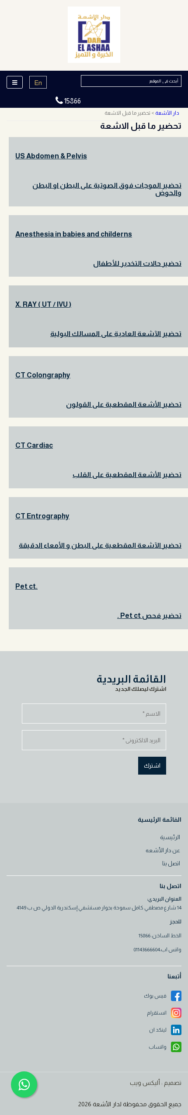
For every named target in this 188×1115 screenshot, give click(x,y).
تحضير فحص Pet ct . (149, 615)
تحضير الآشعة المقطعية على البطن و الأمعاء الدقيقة (100, 545)
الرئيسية (170, 837)
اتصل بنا (171, 863)
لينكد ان (158, 1030)
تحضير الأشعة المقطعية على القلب (127, 474)
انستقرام (157, 1013)
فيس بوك (155, 996)
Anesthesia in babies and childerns (73, 234)
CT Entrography (42, 516)
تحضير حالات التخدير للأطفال (137, 263)
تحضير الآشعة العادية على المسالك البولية (115, 333)
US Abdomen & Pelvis (51, 156)
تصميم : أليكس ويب (155, 1082)
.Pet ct (26, 586)
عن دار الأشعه (163, 850)
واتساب (158, 1047)
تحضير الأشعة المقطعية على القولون (123, 404)
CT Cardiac (34, 445)
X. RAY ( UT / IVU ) (43, 304)
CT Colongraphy (42, 375)
